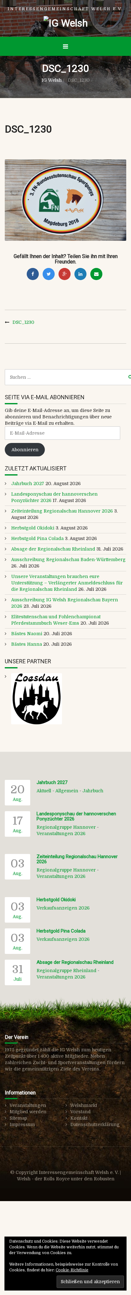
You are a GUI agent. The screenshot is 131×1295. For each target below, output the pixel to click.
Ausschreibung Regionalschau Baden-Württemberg (68, 559)
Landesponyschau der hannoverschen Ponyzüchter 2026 (76, 816)
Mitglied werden (28, 1111)
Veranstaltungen (28, 1105)
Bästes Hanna (26, 644)
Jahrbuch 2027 (27, 483)
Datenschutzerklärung (95, 1124)
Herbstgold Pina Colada (37, 538)
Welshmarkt (83, 1105)
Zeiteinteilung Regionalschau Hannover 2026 (62, 511)
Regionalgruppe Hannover (66, 827)
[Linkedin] (80, 274)
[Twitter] (49, 274)
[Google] (65, 274)
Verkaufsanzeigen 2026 (63, 907)
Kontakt (78, 1118)
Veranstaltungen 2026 (61, 833)
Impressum (22, 1124)
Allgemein (66, 790)
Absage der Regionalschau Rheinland (53, 549)
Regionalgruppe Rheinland (66, 970)
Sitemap (18, 1118)
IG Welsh (52, 80)
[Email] (96, 274)
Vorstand (80, 1111)
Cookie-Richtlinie (72, 1270)
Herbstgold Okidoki (32, 527)
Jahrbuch (92, 790)
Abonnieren (24, 449)
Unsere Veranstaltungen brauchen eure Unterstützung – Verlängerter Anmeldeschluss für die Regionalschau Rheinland (67, 583)
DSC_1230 (23, 322)
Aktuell (44, 790)
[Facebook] (33, 274)
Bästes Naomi (26, 633)
